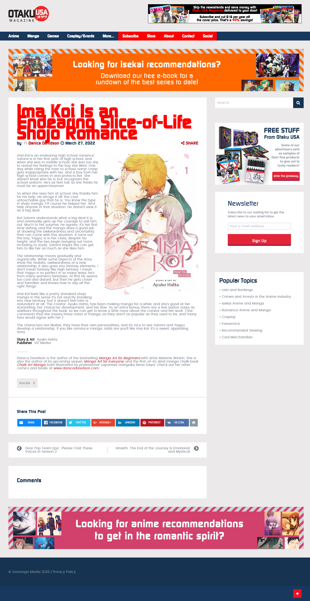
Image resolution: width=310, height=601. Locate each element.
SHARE (191, 143)
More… (108, 36)
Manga (33, 36)
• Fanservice (229, 323)
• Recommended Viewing (240, 330)
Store (151, 36)
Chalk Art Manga (31, 365)
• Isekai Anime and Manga (241, 303)
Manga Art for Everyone (104, 361)
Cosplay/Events (80, 36)
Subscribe (131, 36)
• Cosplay (227, 317)
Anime (13, 36)
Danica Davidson (43, 143)
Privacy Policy (64, 572)
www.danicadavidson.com (76, 368)
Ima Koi (27, 383)
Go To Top (297, 593)
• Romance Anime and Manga (245, 310)
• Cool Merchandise (235, 337)
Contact (188, 36)
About (169, 36)
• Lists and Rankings (236, 290)
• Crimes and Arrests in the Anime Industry (255, 296)
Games (53, 36)
